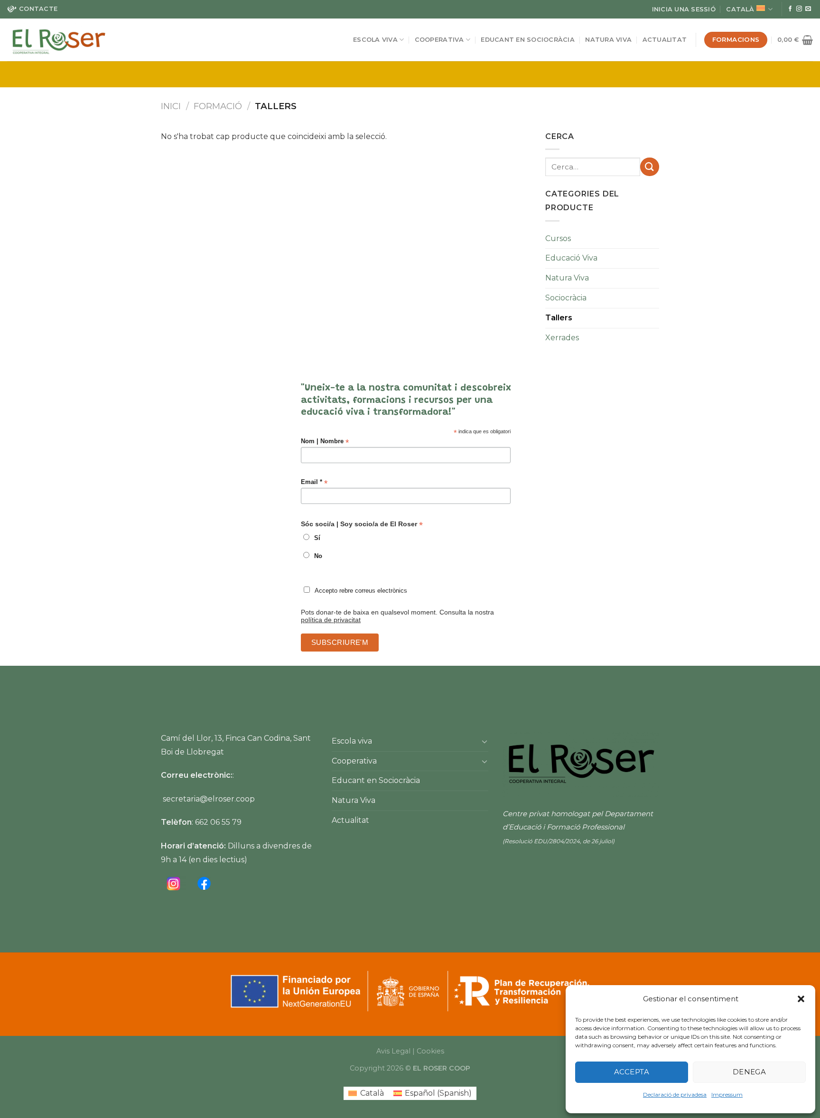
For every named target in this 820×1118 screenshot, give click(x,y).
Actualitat (665, 39)
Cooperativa (439, 39)
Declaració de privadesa (675, 1094)
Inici (171, 106)
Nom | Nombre (325, 442)
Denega (749, 1071)
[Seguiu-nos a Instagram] (799, 9)
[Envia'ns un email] (808, 9)
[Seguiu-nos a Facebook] (790, 9)
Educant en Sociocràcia (528, 39)
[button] (801, 999)
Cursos (558, 238)
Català (740, 9)
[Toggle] (484, 741)
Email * (314, 482)
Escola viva (375, 39)
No (318, 556)
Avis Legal (393, 1051)
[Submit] (649, 167)
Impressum (727, 1094)
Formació (218, 106)
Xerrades (562, 337)
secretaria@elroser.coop (209, 798)
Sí (317, 538)
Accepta (631, 1071)
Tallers (558, 317)
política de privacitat (331, 620)
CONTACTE (38, 8)
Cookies (430, 1051)
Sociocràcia (566, 297)
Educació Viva (571, 257)
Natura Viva (608, 39)
